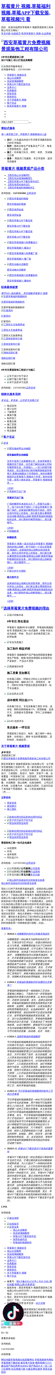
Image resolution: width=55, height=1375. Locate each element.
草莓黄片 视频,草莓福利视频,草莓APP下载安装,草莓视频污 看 (25, 13)
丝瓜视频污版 (18, 1369)
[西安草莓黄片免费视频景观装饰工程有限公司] (27, 49)
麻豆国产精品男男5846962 (14, 1366)
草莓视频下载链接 (10, 1363)
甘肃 (27, 1284)
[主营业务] (13, 1227)
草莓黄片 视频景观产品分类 (22, 168)
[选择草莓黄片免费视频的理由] (25, 608)
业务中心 (11, 87)
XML (47, 1281)
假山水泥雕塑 (14, 78)
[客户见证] (8, 436)
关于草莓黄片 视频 (16, 100)
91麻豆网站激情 (34, 1369)
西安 (32, 1284)
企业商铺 (46, 33)
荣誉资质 (11, 93)
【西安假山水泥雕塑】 (19, 175)
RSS (41, 1281)
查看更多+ (6, 928)
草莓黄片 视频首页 (16, 75)
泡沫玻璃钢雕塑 (15, 81)
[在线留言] (13, 1224)
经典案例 (11, 90)
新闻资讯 (11, 96)
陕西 (17, 1284)
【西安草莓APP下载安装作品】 (23, 181)
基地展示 (11, 806)
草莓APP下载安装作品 (18, 84)
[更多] (4, 443)
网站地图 (6, 1359)
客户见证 (11, 103)
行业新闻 (35, 871)
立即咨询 (31, 193)
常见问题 (6, 33)
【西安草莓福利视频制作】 (21, 187)
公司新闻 (35, 868)
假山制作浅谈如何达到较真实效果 (18, 883)
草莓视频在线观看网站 (22, 1359)
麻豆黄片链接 (28, 1363)
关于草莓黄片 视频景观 (15, 746)
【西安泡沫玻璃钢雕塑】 (20, 178)
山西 (22, 1284)
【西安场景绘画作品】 (19, 184)
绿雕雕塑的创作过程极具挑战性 (33, 934)
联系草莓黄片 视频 (31, 33)
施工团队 (11, 809)
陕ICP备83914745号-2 (27, 1281)
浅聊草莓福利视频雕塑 (28, 1036)
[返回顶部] (13, 1218)
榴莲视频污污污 (43, 1363)
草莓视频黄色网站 (44, 1359)
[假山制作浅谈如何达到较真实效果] (26, 880)
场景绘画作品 (20, 1239)
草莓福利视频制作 (22, 1242)
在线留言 (16, 33)
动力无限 (40, 1303)
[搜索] (30, 122)
